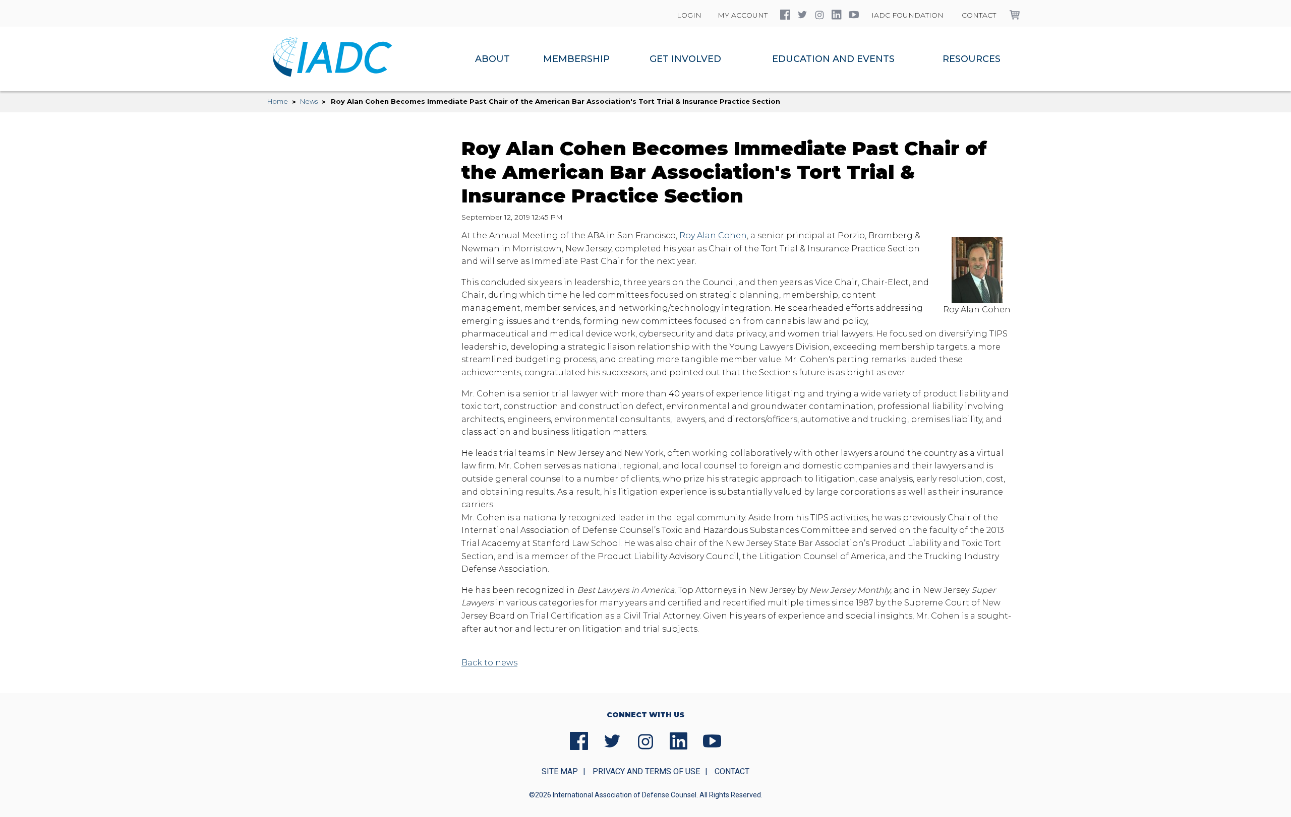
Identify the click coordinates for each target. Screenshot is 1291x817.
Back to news (489, 662)
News (309, 101)
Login (689, 15)
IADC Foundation (907, 15)
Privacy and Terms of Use (646, 771)
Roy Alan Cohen (713, 235)
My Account (743, 15)
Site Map (560, 771)
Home (277, 101)
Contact (979, 15)
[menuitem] (492, 59)
